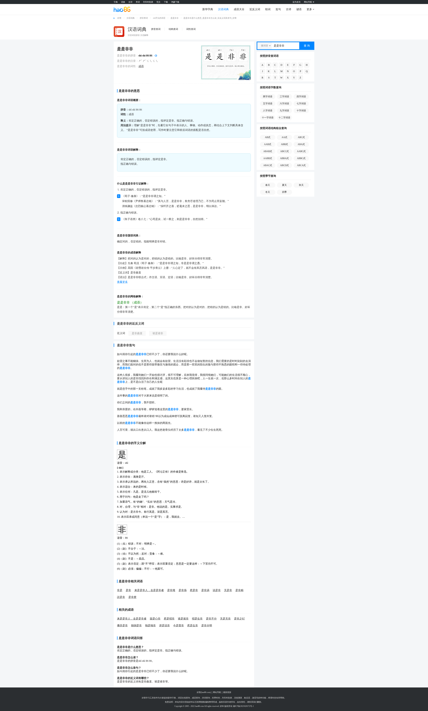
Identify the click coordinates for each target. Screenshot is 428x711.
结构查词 (173, 29)
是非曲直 (137, 333)
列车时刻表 (148, 2)
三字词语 (284, 96)
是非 (128, 590)
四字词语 (301, 96)
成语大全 (239, 9)
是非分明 (206, 625)
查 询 (307, 45)
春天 (267, 185)
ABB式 (284, 144)
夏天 (284, 185)
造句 (278, 9)
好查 (119, 18)
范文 (158, 2)
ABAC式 (267, 165)
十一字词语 (268, 117)
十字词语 (301, 110)
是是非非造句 (126, 345)
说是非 (217, 590)
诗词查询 (206, 698)
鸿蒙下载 (175, 2)
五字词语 (267, 103)
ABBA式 (284, 158)
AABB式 (267, 158)
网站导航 (217, 692)
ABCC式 (284, 151)
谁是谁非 (157, 333)
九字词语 (284, 110)
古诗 (130, 2)
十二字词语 (284, 117)
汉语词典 (223, 9)
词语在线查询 (184, 698)
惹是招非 (169, 618)
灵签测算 (238, 698)
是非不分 (211, 618)
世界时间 (216, 698)
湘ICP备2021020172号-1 (243, 706)
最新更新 (227, 692)
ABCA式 (301, 165)
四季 (284, 192)
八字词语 (267, 110)
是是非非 (175, 18)
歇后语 (247, 698)
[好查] (122, 9)
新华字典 (207, 9)
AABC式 (301, 151)
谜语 (299, 9)
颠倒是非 (136, 625)
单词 (138, 2)
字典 (116, 2)
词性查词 (191, 29)
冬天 (267, 192)
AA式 (284, 137)
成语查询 (196, 698)
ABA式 (301, 144)
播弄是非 (122, 625)
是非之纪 (239, 618)
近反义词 (254, 9)
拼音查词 (144, 18)
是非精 (239, 590)
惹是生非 (192, 625)
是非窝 (132, 597)
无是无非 (225, 618)
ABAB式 (267, 151)
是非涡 (205, 590)
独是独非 (150, 625)
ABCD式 (284, 165)
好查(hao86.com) (204, 692)
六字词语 (284, 103)
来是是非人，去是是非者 (149, 590)
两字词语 (267, 96)
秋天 (301, 185)
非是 (119, 590)
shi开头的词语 (159, 18)
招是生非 (197, 618)
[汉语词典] (119, 31)
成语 (141, 66)
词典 (123, 2)
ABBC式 (301, 158)
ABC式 (301, 137)
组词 (268, 9)
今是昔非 (178, 625)
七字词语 (301, 103)
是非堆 (171, 590)
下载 (166, 2)
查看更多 (122, 281)
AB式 (267, 137)
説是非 (121, 597)
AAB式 (267, 144)
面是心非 (155, 618)
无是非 (228, 590)
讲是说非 (164, 625)
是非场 (183, 590)
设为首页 (297, 2)
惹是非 (194, 590)
